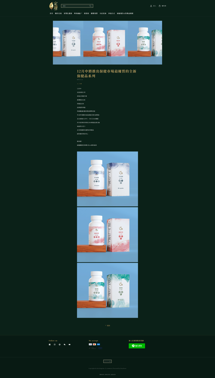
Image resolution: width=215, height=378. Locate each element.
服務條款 (102, 374)
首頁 (51, 13)
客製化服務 (68, 13)
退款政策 (113, 374)
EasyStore (123, 368)
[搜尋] (90, 5)
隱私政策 (107, 374)
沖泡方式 (111, 13)
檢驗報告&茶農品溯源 (125, 13)
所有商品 (77, 13)
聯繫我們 (94, 13)
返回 (108, 325)
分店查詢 (103, 13)
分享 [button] (80, 84)
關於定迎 (58, 13)
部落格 (86, 13)
